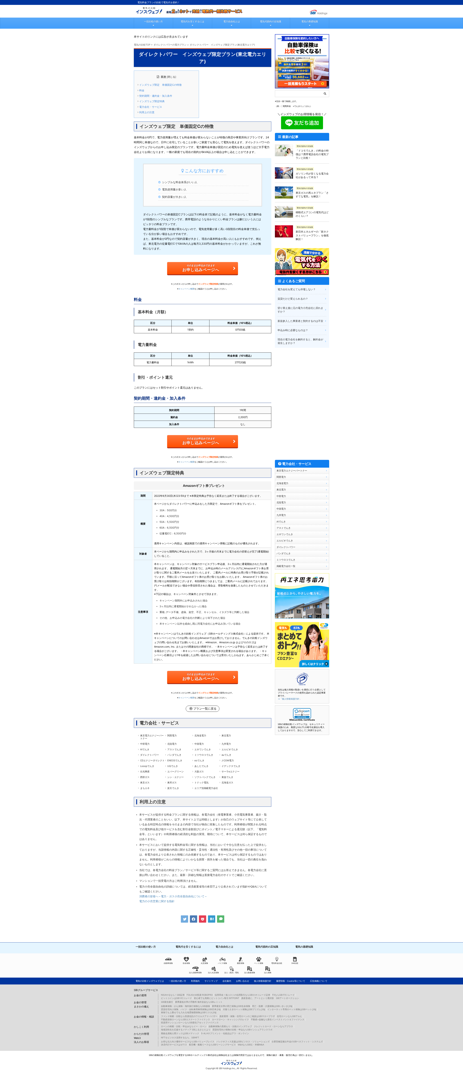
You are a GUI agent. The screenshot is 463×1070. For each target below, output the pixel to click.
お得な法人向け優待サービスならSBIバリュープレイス (187, 1041)
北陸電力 (172, 743)
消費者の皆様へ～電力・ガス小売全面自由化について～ (173, 896)
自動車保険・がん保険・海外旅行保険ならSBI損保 (185, 1006)
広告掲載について (318, 981)
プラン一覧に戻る (204, 708)
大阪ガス (199, 771)
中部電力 (145, 743)
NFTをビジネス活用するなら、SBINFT (180, 1037)
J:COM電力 (228, 760)
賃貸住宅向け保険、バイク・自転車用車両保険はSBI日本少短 (191, 1009)
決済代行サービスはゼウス (174, 1044)
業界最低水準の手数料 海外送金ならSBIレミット (198, 1002)
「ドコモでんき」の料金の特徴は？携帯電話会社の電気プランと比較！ (312, 154)
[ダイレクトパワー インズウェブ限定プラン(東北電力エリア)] (211, 919)
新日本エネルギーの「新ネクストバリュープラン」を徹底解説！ (312, 235)
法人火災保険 (213, 972)
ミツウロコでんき (203, 754)
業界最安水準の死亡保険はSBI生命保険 (231, 1006)
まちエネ (145, 788)
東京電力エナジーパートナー (152, 737)
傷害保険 (240, 963)
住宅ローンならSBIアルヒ (289, 1016)
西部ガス (145, 777)
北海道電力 (200, 735)
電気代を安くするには (192, 21)
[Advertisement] (302, 404)
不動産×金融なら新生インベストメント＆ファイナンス (277, 1019)
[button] (302, 713)
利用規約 (195, 981)
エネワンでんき (202, 749)
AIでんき (144, 749)
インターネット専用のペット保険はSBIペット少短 (291, 1009)
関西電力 (172, 735)
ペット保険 (258, 963)
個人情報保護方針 (262, 981)
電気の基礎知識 (309, 21)
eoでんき (199, 760)
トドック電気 (201, 782)
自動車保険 (168, 963)
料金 (141, 90)
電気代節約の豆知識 (270, 21)
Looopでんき (147, 766)
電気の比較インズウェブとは (150, 981)
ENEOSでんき (174, 760)
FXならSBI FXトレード (283, 995)
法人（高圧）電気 (231, 972)
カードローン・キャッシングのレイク (230, 1019)
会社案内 (226, 981)
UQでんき (172, 766)
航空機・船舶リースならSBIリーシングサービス (212, 1044)
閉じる (171, 77)
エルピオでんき (230, 749)
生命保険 (186, 963)
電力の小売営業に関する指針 (157, 901)
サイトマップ (211, 981)
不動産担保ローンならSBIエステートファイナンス (185, 1019)
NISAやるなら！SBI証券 (173, 995)
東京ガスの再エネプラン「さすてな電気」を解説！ (312, 194)
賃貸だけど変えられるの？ (293, 298)
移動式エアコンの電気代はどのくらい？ (312, 214)
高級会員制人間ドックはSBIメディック (180, 1033)
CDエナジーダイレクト (152, 760)
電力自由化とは (231, 21)
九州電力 (226, 743)
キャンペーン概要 (186, 289)
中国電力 (199, 743)
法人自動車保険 (195, 972)
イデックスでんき (231, 766)
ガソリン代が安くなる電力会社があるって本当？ (312, 175)
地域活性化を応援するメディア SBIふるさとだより (186, 1029)
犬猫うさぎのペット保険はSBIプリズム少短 (244, 1009)
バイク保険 (222, 963)
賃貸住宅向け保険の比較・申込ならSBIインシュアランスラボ (242, 1029)
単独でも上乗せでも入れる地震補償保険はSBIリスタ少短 (188, 1012)
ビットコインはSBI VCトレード (176, 998)
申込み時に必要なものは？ (293, 330)
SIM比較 (294, 963)
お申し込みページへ (200, 268)
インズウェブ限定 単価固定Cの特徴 (160, 84)
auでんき (226, 754)
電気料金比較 (276, 963)
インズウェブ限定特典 (152, 101)
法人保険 (267, 972)
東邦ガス (172, 782)
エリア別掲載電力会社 (206, 788)
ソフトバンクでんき (205, 777)
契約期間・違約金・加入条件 (155, 95)
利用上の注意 (146, 112)
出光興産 (145, 771)
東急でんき (227, 777)
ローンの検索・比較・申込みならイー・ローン (184, 1026)
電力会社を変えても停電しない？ (297, 289)
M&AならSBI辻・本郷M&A (251, 1044)
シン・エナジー (175, 777)
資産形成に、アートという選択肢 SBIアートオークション (270, 998)
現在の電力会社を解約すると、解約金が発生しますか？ (300, 341)
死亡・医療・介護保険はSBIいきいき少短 (272, 1006)
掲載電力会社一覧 (286, 566)
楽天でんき (173, 788)
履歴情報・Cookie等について (290, 981)
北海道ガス (227, 782)
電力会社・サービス (150, 106)
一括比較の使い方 (153, 21)
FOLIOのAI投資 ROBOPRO (200, 995)
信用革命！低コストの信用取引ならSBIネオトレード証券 (242, 995)
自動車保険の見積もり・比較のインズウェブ (230, 1026)
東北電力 (226, 735)
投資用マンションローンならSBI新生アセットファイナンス (190, 1022)
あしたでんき (201, 766)
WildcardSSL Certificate (302, 719)
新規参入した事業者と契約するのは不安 (300, 320)
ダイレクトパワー (149, 754)
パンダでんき (174, 754)
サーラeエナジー (230, 771)
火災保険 (204, 963)
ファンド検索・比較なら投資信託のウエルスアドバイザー (189, 1016)
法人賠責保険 (249, 972)
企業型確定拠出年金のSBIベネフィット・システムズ (297, 1041)
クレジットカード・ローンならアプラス (273, 1026)
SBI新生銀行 (167, 1002)
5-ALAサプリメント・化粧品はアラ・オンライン (225, 1033)
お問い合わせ (242, 981)
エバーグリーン (175, 771)
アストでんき (174, 749)
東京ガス (145, 782)
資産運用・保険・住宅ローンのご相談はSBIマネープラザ (247, 1016)
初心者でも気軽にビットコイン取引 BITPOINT (216, 998)
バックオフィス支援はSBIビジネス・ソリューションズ (243, 1041)
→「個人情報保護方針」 (289, 698)
